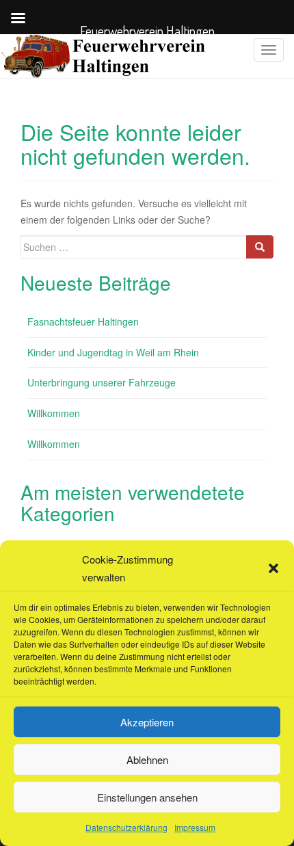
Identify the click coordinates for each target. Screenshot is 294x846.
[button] (273, 568)
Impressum (194, 827)
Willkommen (53, 413)
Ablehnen (147, 759)
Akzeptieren (147, 722)
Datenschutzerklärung (126, 827)
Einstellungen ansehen (147, 797)
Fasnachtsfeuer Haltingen (83, 321)
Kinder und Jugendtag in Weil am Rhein (113, 352)
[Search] (259, 247)
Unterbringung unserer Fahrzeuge (101, 382)
